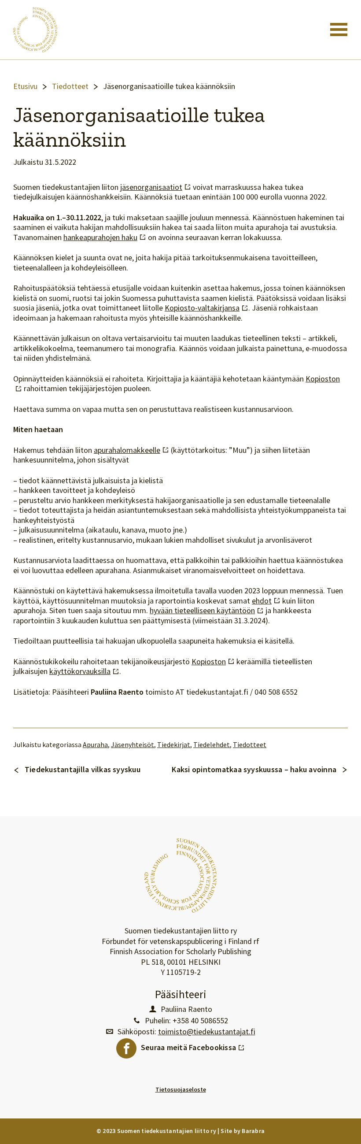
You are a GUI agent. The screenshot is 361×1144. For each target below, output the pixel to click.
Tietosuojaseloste (180, 1089)
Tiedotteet (70, 86)
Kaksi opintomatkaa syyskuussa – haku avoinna (254, 769)
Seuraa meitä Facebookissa (193, 1045)
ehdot (266, 601)
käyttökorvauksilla (84, 671)
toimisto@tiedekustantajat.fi (206, 1032)
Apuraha (95, 744)
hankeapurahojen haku (104, 237)
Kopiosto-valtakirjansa (206, 308)
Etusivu (25, 86)
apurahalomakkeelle (131, 450)
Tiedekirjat (173, 744)
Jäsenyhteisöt (132, 744)
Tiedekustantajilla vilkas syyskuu (82, 769)
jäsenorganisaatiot (155, 187)
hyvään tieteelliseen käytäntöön (207, 610)
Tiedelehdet (211, 744)
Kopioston (213, 661)
